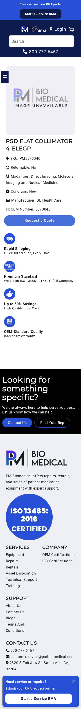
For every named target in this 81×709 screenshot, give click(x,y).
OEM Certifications (58, 555)
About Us (13, 606)
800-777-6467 (21, 650)
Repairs (12, 561)
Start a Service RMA (40, 14)
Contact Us (17, 423)
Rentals (12, 567)
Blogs (11, 618)
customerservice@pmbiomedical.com (42, 657)
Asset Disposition (21, 573)
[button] (71, 29)
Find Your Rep (52, 423)
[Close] (73, 681)
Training (13, 586)
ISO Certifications (57, 561)
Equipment (15, 555)
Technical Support (21, 579)
